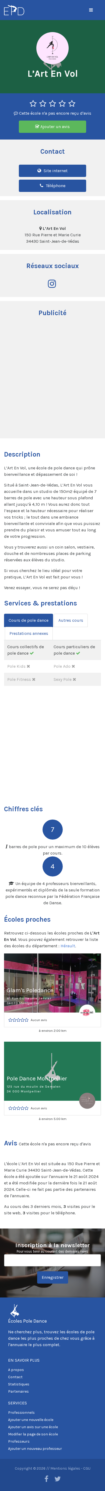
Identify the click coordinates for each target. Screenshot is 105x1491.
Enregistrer (53, 1277)
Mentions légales (65, 1468)
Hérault (68, 945)
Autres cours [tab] (70, 620)
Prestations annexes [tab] (28, 633)
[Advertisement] (52, 378)
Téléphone (55, 185)
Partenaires (18, 1391)
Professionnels (21, 1412)
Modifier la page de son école (33, 1434)
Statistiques (18, 1384)
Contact (15, 1377)
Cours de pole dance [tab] (28, 620)
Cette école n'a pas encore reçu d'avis (54, 113)
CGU (86, 1468)
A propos (16, 1370)
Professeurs (19, 1441)
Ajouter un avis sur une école (33, 1427)
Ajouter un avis (54, 126)
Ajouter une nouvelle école (30, 1419)
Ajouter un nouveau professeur (35, 1448)
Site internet (55, 170)
